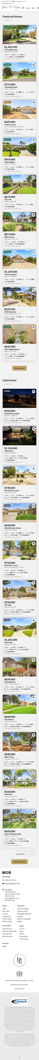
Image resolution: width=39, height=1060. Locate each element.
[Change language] (23, 8)
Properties (21, 906)
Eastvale (20, 916)
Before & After (7, 921)
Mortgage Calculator (24, 914)
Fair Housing (24, 939)
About (4, 906)
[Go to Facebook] (3, 872)
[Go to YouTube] (6, 872)
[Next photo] (34, 34)
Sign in (33, 8)
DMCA (22, 934)
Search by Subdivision (9, 931)
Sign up (28, 8)
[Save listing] (33, 27)
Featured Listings (23, 909)
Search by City (7, 929)
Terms (22, 931)
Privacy (22, 929)
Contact (5, 914)
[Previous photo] (5, 34)
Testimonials (6, 916)
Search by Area (7, 936)
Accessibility (24, 936)
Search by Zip (6, 934)
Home (4, 909)
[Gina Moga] (19, 960)
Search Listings (19, 368)
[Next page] (33, 854)
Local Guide (6, 925)
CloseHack (24, 984)
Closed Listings (22, 911)
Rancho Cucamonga (23, 919)
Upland (19, 921)
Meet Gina (5, 911)
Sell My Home (7, 919)
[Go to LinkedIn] (9, 872)
